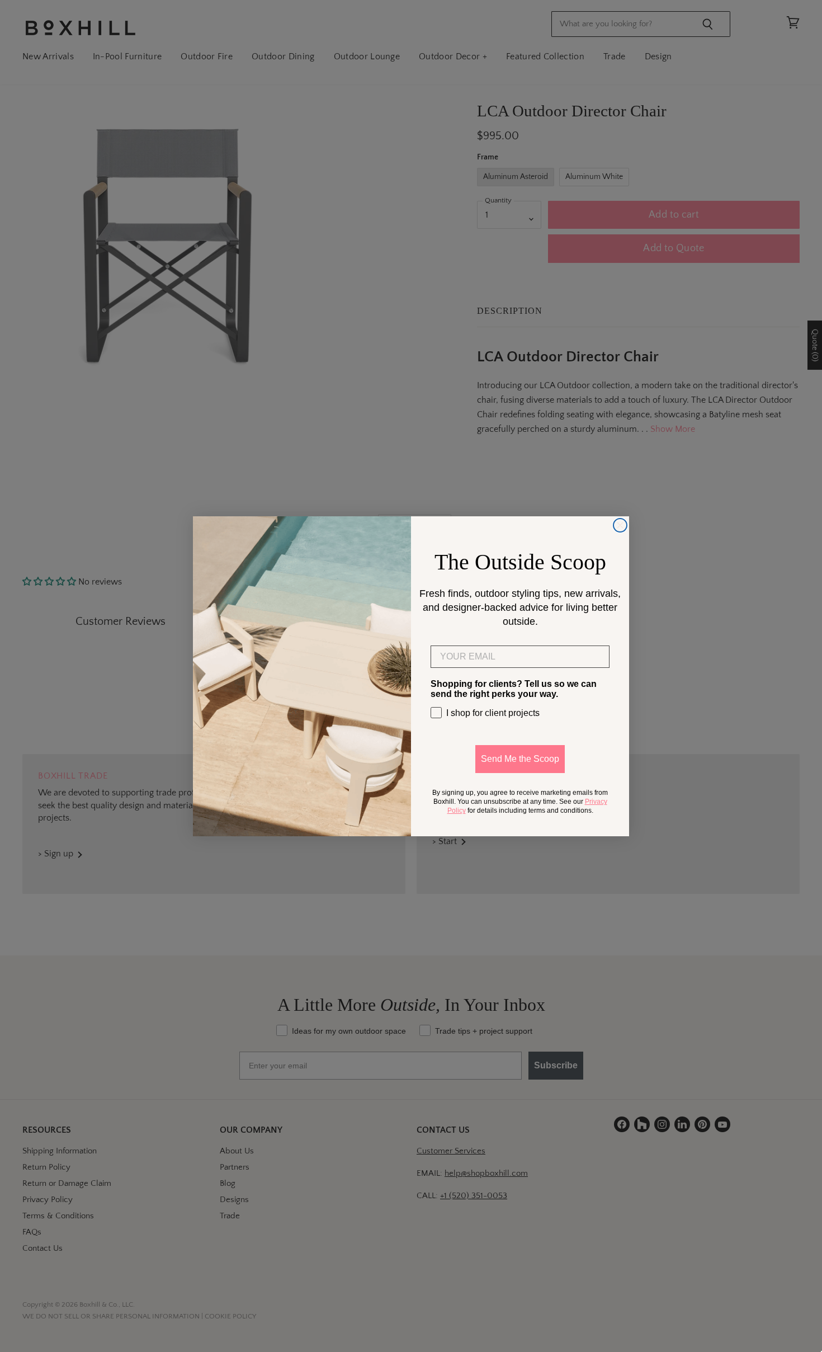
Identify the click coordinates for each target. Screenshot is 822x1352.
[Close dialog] (620, 525)
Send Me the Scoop (520, 759)
